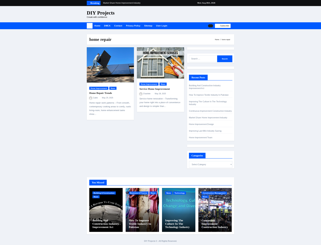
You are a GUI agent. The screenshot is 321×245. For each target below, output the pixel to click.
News (113, 88)
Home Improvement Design (201, 124)
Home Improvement (99, 88)
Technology (180, 193)
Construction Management (214, 193)
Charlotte (147, 93)
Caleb (95, 98)
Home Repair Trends (100, 93)
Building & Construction (104, 193)
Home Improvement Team (200, 137)
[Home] (90, 26)
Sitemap (148, 26)
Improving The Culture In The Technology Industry (177, 224)
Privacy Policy (133, 26)
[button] (233, 26)
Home (97, 26)
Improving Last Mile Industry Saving (205, 131)
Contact (118, 26)
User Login (161, 26)
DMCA (107, 26)
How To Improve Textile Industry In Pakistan (209, 95)
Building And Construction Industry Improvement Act (105, 224)
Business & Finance (138, 193)
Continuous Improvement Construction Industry (210, 111)
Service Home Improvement (154, 88)
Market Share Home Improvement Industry (208, 118)
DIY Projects (101, 13)
